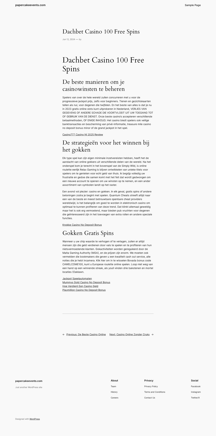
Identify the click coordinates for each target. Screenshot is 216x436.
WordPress (35, 419)
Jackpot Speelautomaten (77, 278)
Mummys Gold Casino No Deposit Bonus (86, 282)
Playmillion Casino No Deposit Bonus (84, 290)
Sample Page (193, 5)
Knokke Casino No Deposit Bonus (82, 224)
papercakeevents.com (30, 5)
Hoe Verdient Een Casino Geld (80, 286)
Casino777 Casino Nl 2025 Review (82, 134)
